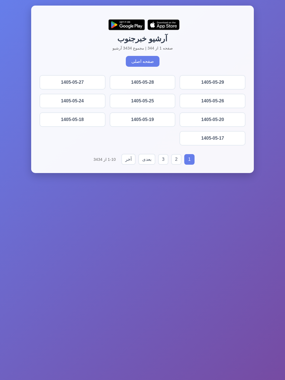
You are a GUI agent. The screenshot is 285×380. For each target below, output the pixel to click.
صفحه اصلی (142, 61)
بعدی (146, 159)
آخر (128, 159)
